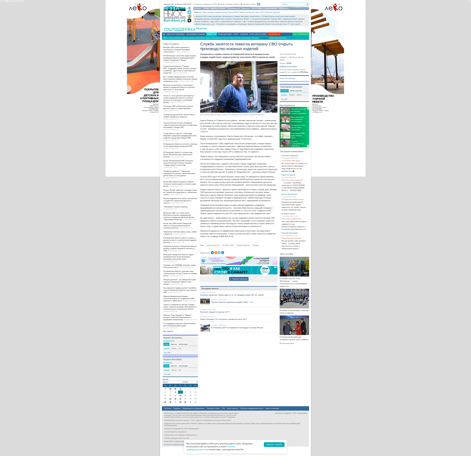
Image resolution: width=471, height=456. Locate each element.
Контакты (168, 408)
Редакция (176, 408)
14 (180, 395)
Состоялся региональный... (292, 180)
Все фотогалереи (287, 343)
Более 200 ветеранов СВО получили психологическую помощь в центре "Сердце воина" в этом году (178, 163)
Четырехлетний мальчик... (291, 238)
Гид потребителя (300, 34)
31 (180, 389)
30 (175, 389)
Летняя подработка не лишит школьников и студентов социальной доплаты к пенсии (180, 200)
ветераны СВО (228, 245)
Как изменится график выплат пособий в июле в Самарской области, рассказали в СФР (180, 290)
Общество (201, 28)
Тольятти (214, 8)
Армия (271, 38)
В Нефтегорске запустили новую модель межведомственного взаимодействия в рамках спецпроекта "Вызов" (179, 58)
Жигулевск (246, 8)
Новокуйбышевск (233, 8)
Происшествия (225, 34)
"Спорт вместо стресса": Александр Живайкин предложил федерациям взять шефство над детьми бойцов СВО (180, 135)
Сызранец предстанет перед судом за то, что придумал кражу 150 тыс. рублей (232, 295)
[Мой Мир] (222, 252)
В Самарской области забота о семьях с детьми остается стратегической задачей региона (179, 240)
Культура (244, 34)
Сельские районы (270, 8)
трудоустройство (243, 245)
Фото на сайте (286, 254)
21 (180, 399)
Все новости (168, 331)
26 (170, 402)
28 (180, 402)
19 (170, 399)
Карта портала (232, 408)
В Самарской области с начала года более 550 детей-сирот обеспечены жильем (177, 154)
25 (165, 402)
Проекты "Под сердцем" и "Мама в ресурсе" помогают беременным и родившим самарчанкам (177, 317)
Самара (206, 8)
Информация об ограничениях (193, 408)
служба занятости (213, 245)
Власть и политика (176, 34)
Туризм (208, 38)
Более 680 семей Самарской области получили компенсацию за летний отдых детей (179, 184)
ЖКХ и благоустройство (172, 38)
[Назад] (308, 108)
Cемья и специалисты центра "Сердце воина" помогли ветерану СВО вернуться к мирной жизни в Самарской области (180, 307)
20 (175, 399)
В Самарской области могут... (293, 199)
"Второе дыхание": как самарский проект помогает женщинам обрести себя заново (179, 282)
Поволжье (197, 8)
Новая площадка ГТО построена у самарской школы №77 (223, 319)
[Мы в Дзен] (189, 20)
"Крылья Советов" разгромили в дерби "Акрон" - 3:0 (232, 302)
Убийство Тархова (272, 12)
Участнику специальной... (291, 219)
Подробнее (231, 417)
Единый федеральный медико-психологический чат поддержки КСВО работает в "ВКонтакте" (178, 298)
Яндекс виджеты (233, 4)
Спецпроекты (274, 34)
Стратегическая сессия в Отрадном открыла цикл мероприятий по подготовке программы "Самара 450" (180, 125)
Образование (200, 38)
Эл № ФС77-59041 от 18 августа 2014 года (205, 423)
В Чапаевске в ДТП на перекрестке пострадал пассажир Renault (237, 328)
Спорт (236, 34)
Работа (284, 38)
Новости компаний (272, 408)
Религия (278, 38)
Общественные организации (240, 38)
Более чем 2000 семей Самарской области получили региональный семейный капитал (177, 225)
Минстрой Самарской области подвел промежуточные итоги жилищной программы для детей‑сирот (178, 257)
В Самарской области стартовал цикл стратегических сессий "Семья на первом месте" (180, 273)
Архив (222, 4)
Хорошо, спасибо (274, 444)
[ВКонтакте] (212, 252)
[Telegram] (219, 252)
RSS (215, 4)
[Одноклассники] (215, 252)
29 (170, 389)
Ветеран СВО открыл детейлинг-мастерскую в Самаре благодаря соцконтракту (228, 16)
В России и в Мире (257, 34)
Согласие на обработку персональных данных (180, 444)
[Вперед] (308, 146)
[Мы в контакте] (189, 8)
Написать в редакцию (203, 4)
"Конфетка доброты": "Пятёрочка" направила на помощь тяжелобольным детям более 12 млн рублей (179, 173)
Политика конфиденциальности (251, 408)
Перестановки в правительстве (214, 12)
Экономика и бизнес (195, 34)
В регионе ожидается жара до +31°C (215, 312)
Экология (254, 38)
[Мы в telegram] (189, 12)
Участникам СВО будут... (291, 161)
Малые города (257, 8)
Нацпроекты (284, 8)
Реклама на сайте (249, 4)
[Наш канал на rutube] (189, 16)
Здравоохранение (188, 38)
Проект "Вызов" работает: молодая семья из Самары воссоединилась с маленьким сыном (180, 192)
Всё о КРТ (260, 12)
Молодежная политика (220, 38)
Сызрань (222, 8)
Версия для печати (289, 66)
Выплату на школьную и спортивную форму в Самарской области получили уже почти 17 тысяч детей (259, 24)
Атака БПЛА (233, 12)
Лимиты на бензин (246, 12)
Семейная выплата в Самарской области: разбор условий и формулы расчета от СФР (180, 248)
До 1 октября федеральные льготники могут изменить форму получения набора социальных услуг (180, 79)
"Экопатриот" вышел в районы (175, 207)
